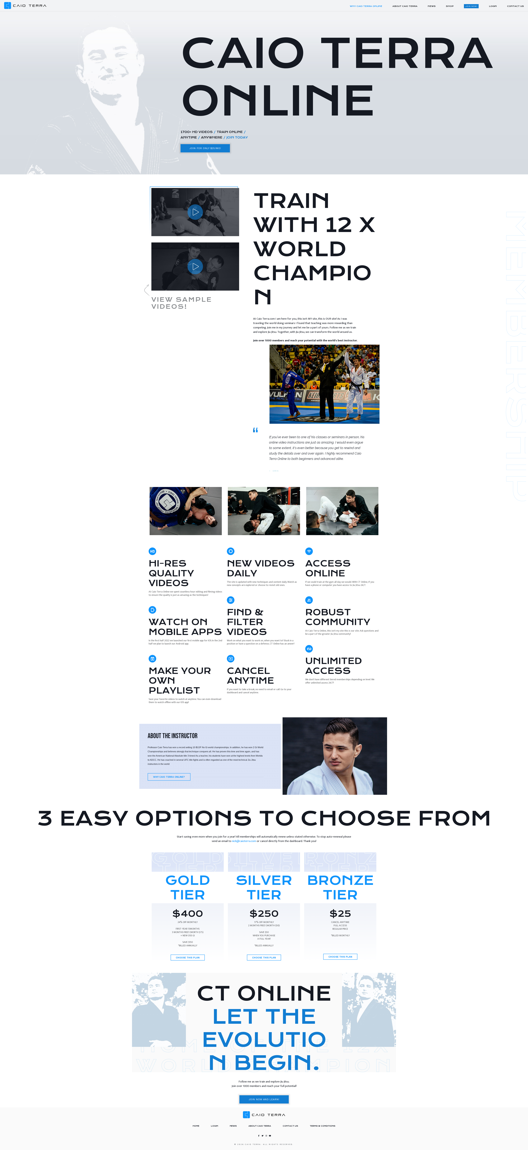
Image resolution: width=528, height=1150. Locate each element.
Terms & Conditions (322, 1126)
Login (214, 1126)
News (233, 1126)
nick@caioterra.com (244, 841)
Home (196, 1126)
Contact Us (290, 1126)
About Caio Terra (259, 1126)
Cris (276, 470)
